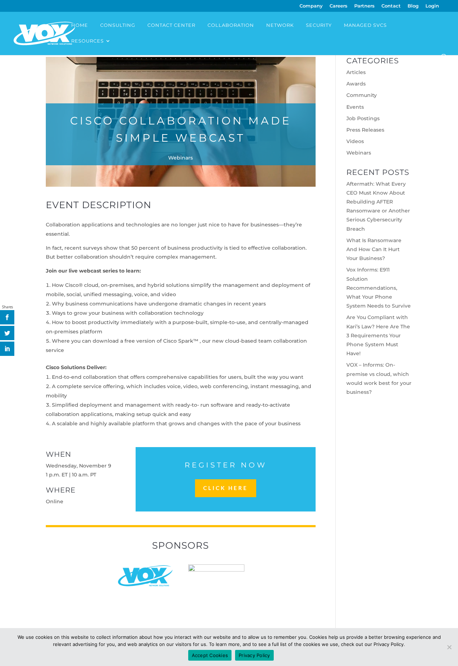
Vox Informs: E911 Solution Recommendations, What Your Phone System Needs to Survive (378, 287)
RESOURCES (87, 41)
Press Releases (365, 130)
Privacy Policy (254, 655)
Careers (338, 6)
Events (355, 107)
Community (361, 95)
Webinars (180, 158)
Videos (355, 141)
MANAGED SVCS (365, 25)
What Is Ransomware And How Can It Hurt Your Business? (373, 249)
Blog (413, 6)
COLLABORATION (231, 25)
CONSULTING (117, 25)
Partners (364, 6)
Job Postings (363, 118)
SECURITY (319, 25)
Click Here (225, 488)
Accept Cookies (210, 655)
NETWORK (280, 25)
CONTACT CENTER (171, 25)
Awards (356, 83)
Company (311, 6)
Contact (391, 6)
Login (432, 6)
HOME (79, 25)
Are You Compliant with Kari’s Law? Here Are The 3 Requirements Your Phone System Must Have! (378, 335)
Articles (356, 72)
